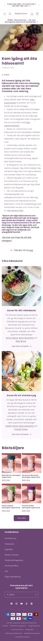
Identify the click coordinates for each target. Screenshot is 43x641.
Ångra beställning (12, 576)
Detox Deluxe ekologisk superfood (11, 507)
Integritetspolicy (34, 626)
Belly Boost (21, 341)
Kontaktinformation (22, 637)
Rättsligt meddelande (13, 633)
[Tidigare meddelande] (4, 5)
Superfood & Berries (20, 623)
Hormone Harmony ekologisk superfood (31, 476)
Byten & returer (12, 555)
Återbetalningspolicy (14, 560)
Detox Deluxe (12, 338)
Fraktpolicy (10, 544)
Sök (6, 571)
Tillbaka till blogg (23, 250)
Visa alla (21, 518)
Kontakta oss (10, 538)
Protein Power (21, 429)
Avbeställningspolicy (32, 633)
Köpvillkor (9, 549)
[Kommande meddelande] (38, 5)
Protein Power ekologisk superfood (31, 507)
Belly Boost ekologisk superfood (11, 476)
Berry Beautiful (26, 338)
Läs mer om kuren (20, 346)
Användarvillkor (11, 566)
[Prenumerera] (35, 594)
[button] (4, 14)
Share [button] (6, 74)
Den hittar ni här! (15, 210)
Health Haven (12, 426)
